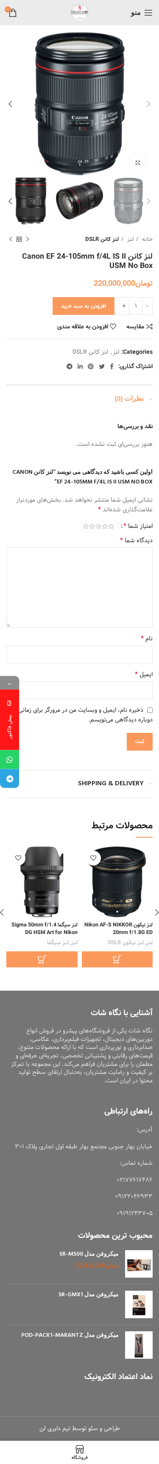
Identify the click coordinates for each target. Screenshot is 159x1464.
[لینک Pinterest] (90, 366)
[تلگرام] (9, 778)
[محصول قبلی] (27, 239)
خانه (146, 239)
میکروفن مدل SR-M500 (89, 1254)
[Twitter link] (101, 366)
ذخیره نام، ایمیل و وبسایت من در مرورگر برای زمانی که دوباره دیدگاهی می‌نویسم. (82, 714)
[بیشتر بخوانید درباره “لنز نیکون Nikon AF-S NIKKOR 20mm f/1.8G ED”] (117, 959)
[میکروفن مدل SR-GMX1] (139, 1304)
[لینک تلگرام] (69, 366)
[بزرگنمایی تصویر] (137, 162)
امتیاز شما (138, 526)
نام (147, 638)
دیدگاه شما (136, 540)
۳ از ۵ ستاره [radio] (98, 526)
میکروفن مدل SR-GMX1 (89, 1295)
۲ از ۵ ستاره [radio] (105, 526)
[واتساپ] (9, 759)
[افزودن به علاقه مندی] (93, 858)
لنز (130, 239)
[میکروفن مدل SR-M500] (139, 1264)
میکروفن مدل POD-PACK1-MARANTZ (70, 1335)
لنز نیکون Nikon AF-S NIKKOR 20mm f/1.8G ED (118, 929)
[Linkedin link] (80, 366)
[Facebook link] (111, 366)
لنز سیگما (58, 943)
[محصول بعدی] (10, 239)
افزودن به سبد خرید (83, 306)
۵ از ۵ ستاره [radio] (86, 526)
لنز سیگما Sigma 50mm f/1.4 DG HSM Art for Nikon (44, 929)
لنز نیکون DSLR (126, 943)
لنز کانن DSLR (102, 239)
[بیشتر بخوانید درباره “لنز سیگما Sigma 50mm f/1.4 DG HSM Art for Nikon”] (42, 959)
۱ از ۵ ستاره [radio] (111, 526)
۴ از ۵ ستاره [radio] (92, 526)
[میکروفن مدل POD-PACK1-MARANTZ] (139, 1345)
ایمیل (144, 674)
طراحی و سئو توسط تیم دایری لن (79, 1428)
